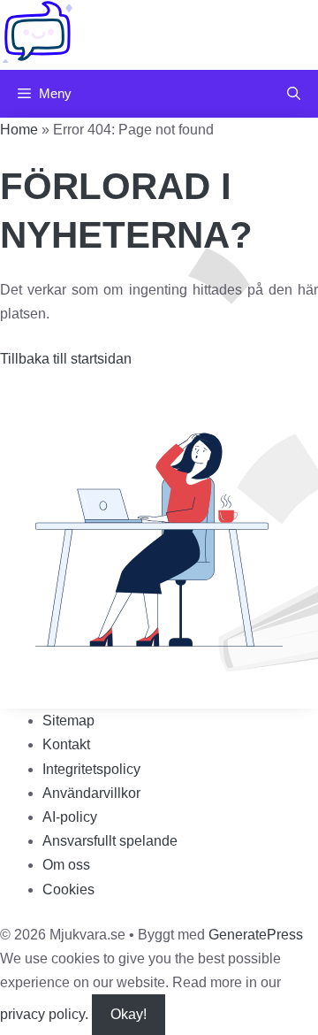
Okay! (128, 1014)
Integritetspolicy (91, 769)
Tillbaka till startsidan (66, 358)
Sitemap (68, 720)
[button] (293, 94)
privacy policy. (73, 1014)
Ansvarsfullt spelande (110, 840)
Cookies (68, 889)
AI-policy (69, 816)
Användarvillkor (91, 793)
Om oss (66, 864)
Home (19, 129)
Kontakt (66, 744)
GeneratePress (255, 934)
